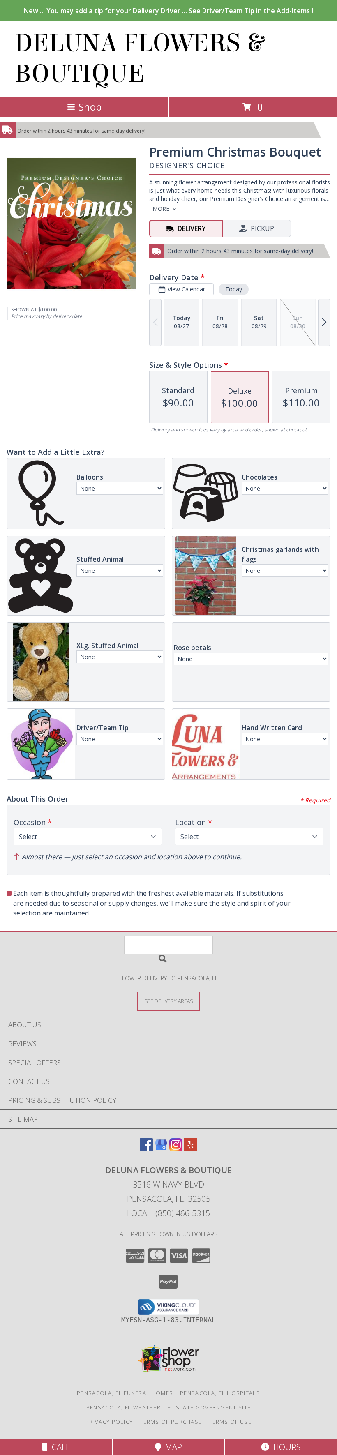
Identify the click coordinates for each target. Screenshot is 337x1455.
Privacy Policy (109, 1421)
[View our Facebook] (146, 1148)
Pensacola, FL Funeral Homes (125, 1393)
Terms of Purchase (171, 1421)
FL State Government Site (209, 1407)
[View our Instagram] (175, 1148)
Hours (285, 1447)
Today (233, 289)
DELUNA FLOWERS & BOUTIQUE (138, 58)
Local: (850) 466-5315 (168, 1213)
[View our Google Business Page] (161, 1148)
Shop (90, 106)
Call (59, 1447)
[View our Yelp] (190, 1148)
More (160, 208)
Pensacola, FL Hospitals (220, 1393)
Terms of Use (230, 1421)
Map (171, 1447)
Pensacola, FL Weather (123, 1407)
